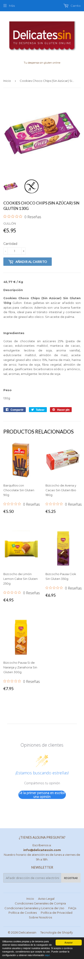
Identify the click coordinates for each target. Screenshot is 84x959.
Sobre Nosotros (40, 917)
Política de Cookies (23, 912)
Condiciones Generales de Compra (40, 903)
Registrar (71, 878)
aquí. (47, 955)
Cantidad (10, 244)
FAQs (72, 908)
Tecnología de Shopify (56, 932)
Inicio (7, 81)
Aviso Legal (46, 898)
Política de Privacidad (56, 912)
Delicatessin (27, 932)
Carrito (75, 5)
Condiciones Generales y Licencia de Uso (34, 908)
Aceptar (69, 942)
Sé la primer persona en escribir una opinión (42, 795)
